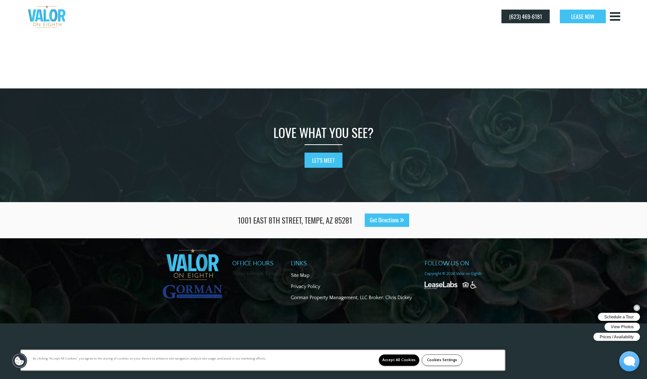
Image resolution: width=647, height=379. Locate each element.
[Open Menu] (615, 16)
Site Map (300, 275)
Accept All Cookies (399, 360)
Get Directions (385, 220)
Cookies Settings (442, 360)
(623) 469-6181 (525, 16)
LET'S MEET (323, 160)
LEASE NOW (582, 16)
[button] (19, 361)
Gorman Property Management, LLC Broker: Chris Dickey (351, 297)
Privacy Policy (305, 286)
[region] (262, 360)
